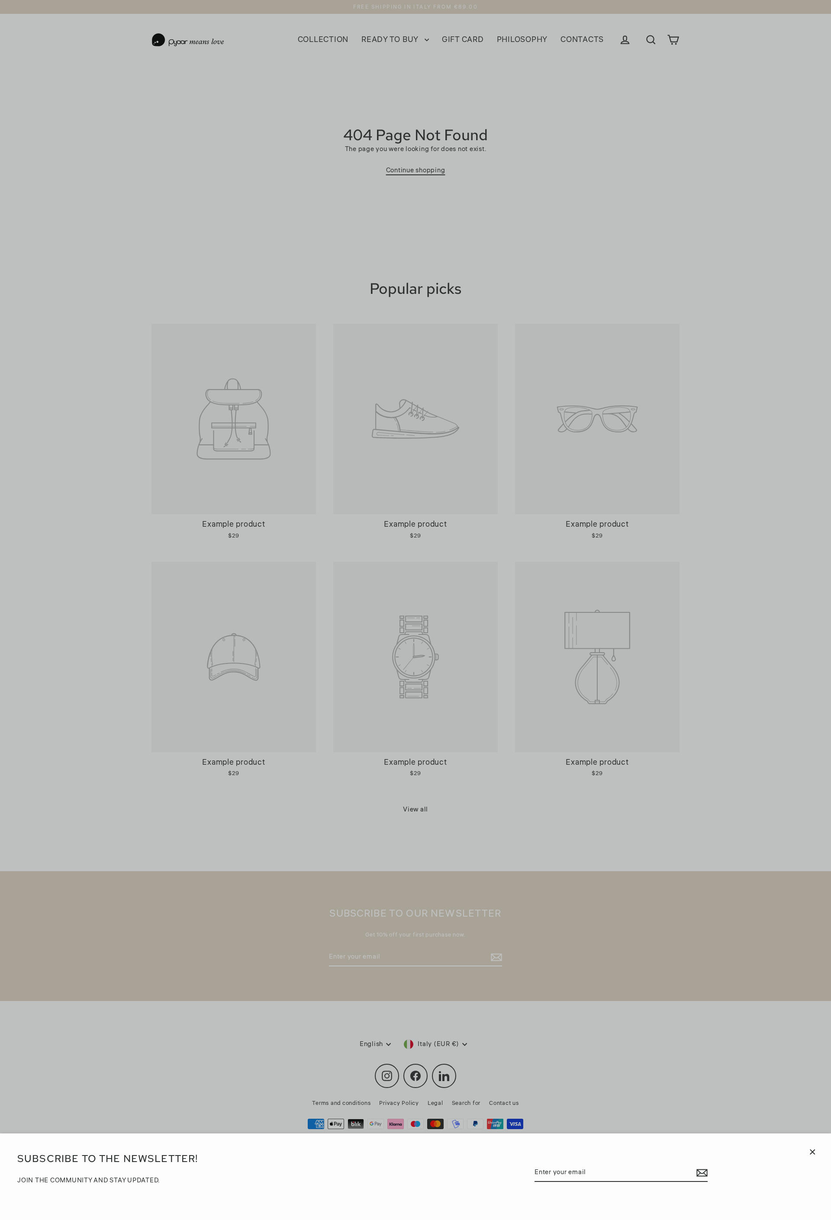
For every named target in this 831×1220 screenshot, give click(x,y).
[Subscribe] (701, 1173)
